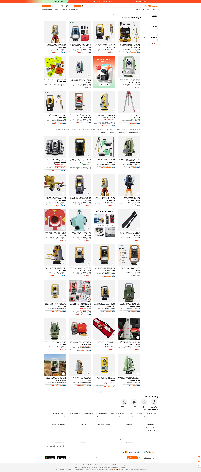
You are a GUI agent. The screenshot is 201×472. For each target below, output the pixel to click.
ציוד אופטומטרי (71, 416)
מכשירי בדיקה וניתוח (119, 14)
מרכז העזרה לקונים (83, 427)
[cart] (62, 6)
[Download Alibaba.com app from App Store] (61, 457)
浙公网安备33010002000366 (126, 469)
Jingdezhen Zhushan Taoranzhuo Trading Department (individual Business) (104, 204)
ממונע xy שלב (139, 413)
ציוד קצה (62, 416)
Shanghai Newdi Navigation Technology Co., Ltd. (80, 167)
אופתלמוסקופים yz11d (120, 129)
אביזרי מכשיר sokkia (151, 413)
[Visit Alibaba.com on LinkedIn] (60, 446)
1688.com (84, 464)
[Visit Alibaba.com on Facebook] (64, 446)
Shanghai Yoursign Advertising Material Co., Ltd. (55, 84)
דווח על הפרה (84, 442)
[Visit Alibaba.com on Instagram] (54, 446)
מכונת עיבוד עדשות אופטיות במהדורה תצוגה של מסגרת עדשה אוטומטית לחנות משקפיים (99, 416)
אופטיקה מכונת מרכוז (58, 413)
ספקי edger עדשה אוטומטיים (104, 129)
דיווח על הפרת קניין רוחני (81, 439)
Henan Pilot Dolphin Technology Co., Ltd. (81, 273)
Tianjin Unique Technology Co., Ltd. (131, 166)
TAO (113, 464)
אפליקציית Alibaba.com (74, 458)
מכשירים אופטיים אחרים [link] (96, 14)
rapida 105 (112, 132)
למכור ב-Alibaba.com (60, 427)
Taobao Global (107, 464)
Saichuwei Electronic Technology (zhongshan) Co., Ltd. (80, 238)
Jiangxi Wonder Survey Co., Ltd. (58, 51)
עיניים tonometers (102, 413)
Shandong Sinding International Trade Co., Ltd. (104, 275)
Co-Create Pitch (152, 430)
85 (82, 392)
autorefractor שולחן (133, 132)
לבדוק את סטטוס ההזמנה (59, 433)
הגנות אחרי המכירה (128, 436)
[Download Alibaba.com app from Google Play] (50, 457)
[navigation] (150, 203)
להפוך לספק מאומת (60, 436)
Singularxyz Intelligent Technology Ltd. (131, 51)
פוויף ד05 (130, 413)
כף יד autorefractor (134, 129)
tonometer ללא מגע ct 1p (72, 413)
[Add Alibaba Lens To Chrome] (132, 457)
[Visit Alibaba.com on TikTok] (48, 446)
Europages (123, 464)
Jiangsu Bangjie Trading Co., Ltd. (58, 273)
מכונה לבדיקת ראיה (127, 416)
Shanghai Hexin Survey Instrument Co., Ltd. (129, 85)
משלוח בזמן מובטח (128, 433)
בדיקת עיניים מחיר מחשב (88, 413)
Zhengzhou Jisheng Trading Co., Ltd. (82, 85)
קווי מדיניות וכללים (129, 442)
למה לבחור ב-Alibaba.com (150, 427)
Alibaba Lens (147, 458)
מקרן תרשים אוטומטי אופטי (117, 413)
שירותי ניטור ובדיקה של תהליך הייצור (125, 439)
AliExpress (78, 464)
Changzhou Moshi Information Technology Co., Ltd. (129, 204)
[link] (199, 457)
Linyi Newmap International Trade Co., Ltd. (130, 273)
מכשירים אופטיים (108, 14)
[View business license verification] (114, 469)
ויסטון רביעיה (122, 132)
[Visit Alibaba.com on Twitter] (57, 446)
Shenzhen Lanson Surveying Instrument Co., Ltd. (129, 238)
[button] (82, 6)
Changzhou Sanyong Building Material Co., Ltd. (129, 122)
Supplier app (97, 458)
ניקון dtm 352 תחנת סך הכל (62, 129)
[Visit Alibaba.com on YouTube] (51, 446)
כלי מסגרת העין (102, 132)
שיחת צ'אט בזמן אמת (82, 430)
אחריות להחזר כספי (128, 430)
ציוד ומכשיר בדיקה (130, 14)
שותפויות (62, 439)
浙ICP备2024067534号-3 (140, 469)
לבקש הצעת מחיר (106, 430)
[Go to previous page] (104, 392)
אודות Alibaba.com (151, 424)
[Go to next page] (79, 392)
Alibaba (139, 14)
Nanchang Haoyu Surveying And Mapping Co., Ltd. (55, 204)
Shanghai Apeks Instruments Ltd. (83, 51)
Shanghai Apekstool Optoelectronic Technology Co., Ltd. (104, 51)
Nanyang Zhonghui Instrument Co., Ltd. (56, 238)
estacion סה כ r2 (152, 416)
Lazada (100, 464)
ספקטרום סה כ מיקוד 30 (88, 129)
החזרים (85, 436)
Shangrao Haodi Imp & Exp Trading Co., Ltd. (80, 120)
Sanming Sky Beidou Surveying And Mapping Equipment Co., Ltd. (104, 123)
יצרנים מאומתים (106, 427)
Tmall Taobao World (93, 464)
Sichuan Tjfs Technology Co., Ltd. (83, 204)
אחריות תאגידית (152, 433)
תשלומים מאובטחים (128, 427)
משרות (154, 436)
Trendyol (117, 464)
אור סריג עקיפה (75, 129)
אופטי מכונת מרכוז (140, 416)
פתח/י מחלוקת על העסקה (81, 433)
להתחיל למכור (61, 430)
